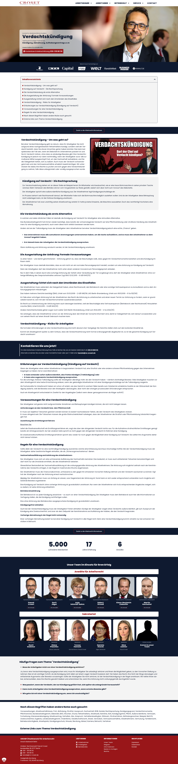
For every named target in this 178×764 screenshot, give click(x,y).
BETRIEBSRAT (120, 3)
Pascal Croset (31, 603)
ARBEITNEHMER (82, 3)
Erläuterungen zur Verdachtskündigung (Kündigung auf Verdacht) (51, 105)
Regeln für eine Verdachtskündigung (39, 112)
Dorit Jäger (54, 603)
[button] (155, 79)
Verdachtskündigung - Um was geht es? (40, 85)
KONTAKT (152, 3)
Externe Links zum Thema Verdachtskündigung (43, 119)
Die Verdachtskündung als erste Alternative (42, 92)
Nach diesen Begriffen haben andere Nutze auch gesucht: (48, 115)
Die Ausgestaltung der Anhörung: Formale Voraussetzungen (48, 95)
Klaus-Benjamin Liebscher (123, 603)
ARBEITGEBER (102, 3)
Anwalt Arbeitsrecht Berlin (28, 742)
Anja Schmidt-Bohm (77, 603)
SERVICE (137, 3)
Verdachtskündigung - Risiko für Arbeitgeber (42, 102)
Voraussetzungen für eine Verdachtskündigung (43, 109)
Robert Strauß (100, 603)
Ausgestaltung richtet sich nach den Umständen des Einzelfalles (50, 99)
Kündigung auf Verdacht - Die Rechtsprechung (43, 89)
